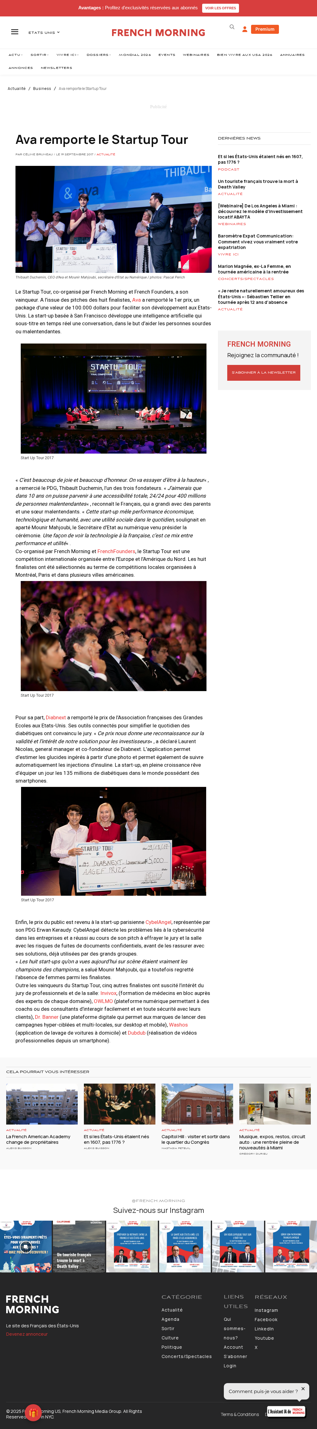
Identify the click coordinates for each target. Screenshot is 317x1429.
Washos (178, 1025)
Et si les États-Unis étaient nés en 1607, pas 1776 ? (260, 159)
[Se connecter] (244, 29)
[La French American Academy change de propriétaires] (42, 1104)
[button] (232, 27)
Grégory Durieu (253, 1153)
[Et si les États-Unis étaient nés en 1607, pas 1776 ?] (119, 1104)
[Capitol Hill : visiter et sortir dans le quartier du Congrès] (197, 1104)
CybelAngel (158, 922)
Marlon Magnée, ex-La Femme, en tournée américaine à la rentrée (254, 269)
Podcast (229, 169)
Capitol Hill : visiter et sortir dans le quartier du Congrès (196, 1139)
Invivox (108, 993)
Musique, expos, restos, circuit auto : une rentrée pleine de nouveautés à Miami (272, 1142)
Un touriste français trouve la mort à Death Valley (258, 184)
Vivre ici (228, 254)
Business (42, 89)
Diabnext (56, 717)
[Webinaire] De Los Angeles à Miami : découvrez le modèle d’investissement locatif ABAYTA (260, 211)
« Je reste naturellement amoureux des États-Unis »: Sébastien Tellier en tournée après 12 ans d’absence (261, 296)
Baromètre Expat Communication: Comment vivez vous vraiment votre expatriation (258, 241)
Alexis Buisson (19, 1148)
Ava (136, 300)
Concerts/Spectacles (246, 279)
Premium (265, 29)
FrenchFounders (116, 551)
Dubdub (136, 1033)
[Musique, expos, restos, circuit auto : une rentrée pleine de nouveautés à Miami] (275, 1104)
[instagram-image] (26, 1246)
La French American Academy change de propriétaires (38, 1139)
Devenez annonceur (27, 1334)
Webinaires (232, 224)
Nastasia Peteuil (176, 1148)
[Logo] (80, 1304)
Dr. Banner (47, 1017)
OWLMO (104, 1001)
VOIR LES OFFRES (220, 8)
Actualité (17, 89)
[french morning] (158, 32)
